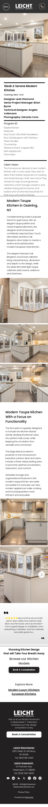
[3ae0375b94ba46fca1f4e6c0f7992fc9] (24, 778)
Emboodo (29, 797)
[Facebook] (34, 778)
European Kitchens (24, 694)
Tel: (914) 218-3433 (24, 757)
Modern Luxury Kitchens (24, 690)
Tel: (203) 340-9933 (24, 773)
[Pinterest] (40, 778)
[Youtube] (8, 778)
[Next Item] (41, 574)
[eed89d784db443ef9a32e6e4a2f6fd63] (18, 778)
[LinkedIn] (13, 778)
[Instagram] (29, 778)
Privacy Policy (24, 792)
